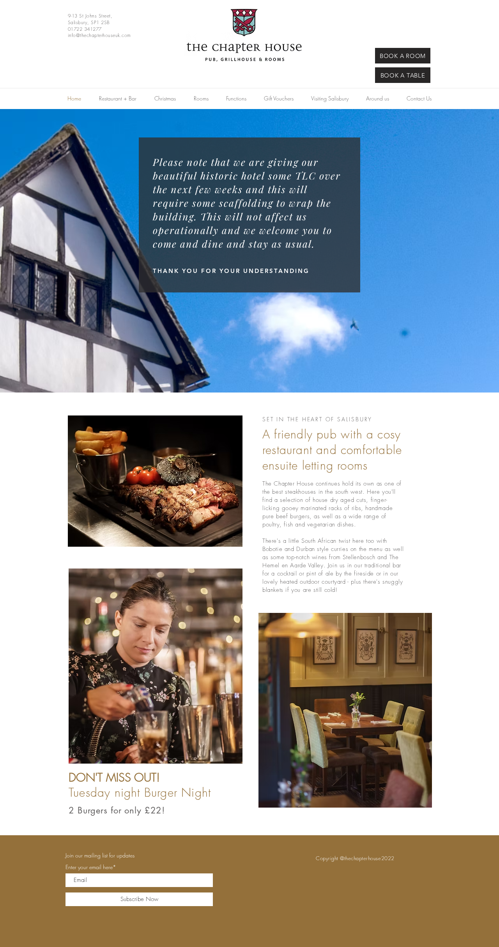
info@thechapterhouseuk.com (99, 35)
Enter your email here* (90, 867)
